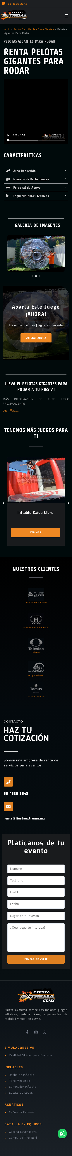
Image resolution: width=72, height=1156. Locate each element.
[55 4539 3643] (8, 782)
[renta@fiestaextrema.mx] (8, 806)
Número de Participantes (29, 179)
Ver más (35, 533)
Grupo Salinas (36, 676)
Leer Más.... (11, 411)
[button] (36, 171)
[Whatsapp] (45, 1032)
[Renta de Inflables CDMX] (14, 14)
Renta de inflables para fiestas (34, 29)
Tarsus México (36, 697)
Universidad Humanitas (36, 628)
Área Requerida (23, 171)
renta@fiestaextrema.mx (24, 818)
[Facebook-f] (27, 1032)
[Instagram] (36, 1032)
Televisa (36, 652)
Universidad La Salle (36, 603)
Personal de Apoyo (25, 187)
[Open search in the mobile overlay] (68, 4)
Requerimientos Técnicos (29, 196)
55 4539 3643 (17, 4)
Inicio (7, 29)
